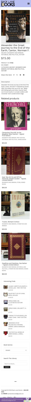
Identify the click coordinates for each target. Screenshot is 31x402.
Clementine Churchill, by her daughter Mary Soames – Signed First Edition (13, 134)
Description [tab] (5, 82)
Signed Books (22, 139)
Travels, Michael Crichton (10, 222)
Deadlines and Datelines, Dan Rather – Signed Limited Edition (14, 264)
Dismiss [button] (29, 400)
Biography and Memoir (15, 53)
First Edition (21, 137)
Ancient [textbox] (15, 350)
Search (7, 367)
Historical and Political (9, 54)
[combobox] (15, 350)
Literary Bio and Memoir (15, 269)
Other (18, 182)
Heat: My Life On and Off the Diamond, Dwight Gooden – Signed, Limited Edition (14, 178)
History (21, 54)
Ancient (4, 53)
